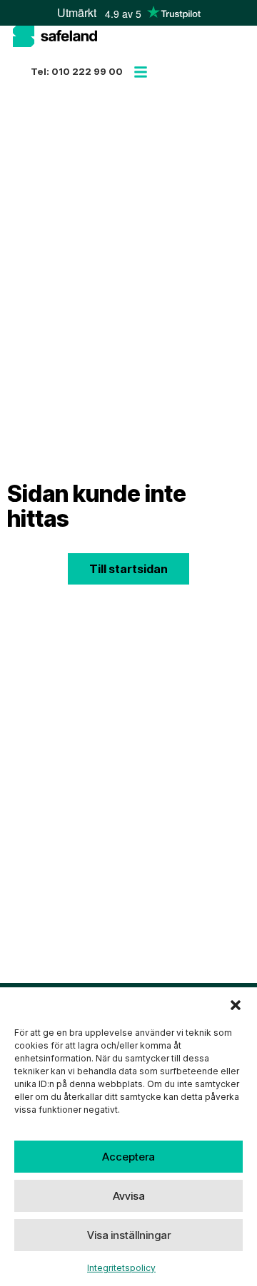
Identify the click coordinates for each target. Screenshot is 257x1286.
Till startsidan (128, 569)
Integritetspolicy (121, 1267)
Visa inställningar (129, 1235)
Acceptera (128, 1156)
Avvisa (129, 1196)
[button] (235, 1005)
